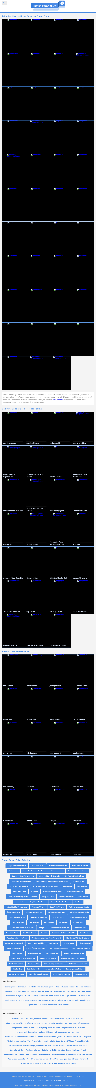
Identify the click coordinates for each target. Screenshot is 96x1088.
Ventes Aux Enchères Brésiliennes (34, 871)
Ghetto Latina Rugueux (82, 1037)
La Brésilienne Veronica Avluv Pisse (22, 928)
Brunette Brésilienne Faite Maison (73, 959)
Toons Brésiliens (18, 923)
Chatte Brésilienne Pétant (76, 1050)
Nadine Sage (10, 1000)
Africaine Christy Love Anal (18, 886)
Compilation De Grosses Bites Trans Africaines (52, 881)
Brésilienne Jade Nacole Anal (21, 881)
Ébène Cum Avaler (13, 912)
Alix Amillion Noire (82, 1041)
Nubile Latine (82, 886)
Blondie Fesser (85, 1000)
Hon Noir (44, 933)
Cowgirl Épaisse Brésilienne (35, 948)
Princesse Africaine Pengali (60, 1019)
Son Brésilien (63, 923)
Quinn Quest (75, 996)
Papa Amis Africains (57, 907)
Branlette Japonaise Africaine (37, 1019)
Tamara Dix (74, 987)
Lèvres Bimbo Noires (66, 897)
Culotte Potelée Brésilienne (60, 902)
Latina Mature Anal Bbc (17, 917)
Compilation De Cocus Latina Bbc (63, 933)
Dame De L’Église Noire (51, 1041)
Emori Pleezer (63, 1005)
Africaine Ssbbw (33, 964)
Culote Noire (67, 886)
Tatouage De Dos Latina (74, 892)
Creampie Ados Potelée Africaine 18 (17, 1054)
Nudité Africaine (57, 871)
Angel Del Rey (36, 991)
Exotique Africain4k (73, 1054)
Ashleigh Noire (78, 923)
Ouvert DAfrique (67, 1041)
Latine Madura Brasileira (59, 948)
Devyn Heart (21, 996)
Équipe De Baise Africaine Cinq (23, 876)
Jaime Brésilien (17, 953)
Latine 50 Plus (20, 902)
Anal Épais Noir (65, 1059)
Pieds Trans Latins (19, 892)
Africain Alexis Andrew (53, 969)
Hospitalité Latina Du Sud (58, 866)
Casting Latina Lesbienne (81, 948)
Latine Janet (53, 943)
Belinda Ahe (22, 987)
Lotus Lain (64, 987)
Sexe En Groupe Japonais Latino (35, 1045)
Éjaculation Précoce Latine (52, 892)
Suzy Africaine (49, 923)
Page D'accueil (28, 1081)
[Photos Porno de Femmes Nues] (48, 11)
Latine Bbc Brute (57, 917)
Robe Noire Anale (12, 933)
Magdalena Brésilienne (38, 902)
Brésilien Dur (17, 969)
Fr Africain (34, 892)
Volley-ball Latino (48, 897)
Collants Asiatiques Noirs (56, 912)
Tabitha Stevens (31, 1000)
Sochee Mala (43, 1000)
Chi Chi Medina (34, 987)
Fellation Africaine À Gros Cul (79, 907)
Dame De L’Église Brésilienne (54, 964)
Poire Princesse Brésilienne (77, 1045)
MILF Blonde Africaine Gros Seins (77, 938)
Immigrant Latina (80, 928)
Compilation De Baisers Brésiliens (23, 959)
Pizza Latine (12, 1059)
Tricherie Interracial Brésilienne (38, 1050)
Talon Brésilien (34, 923)
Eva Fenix (44, 987)
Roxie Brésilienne (15, 1045)
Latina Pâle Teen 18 (25, 1059)
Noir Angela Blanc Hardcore (74, 876)
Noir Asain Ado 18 (81, 974)
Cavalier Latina (54, 1028)
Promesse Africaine (38, 907)
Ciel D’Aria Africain (29, 933)
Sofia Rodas (52, 1005)
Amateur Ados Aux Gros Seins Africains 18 (46, 938)
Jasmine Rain (54, 987)
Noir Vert (75, 1032)
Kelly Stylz (17, 991)
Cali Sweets (43, 1005)
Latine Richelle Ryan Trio (61, 974)
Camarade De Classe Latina (77, 871)
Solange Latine (16, 1028)
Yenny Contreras (59, 991)
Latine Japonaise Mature (74, 969)
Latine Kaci (38, 1059)
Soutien (40, 1081)
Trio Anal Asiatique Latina (27, 1032)
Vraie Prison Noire (34, 1041)
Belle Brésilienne (77, 1019)
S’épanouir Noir (84, 1023)
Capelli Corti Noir (70, 1023)
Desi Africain (87, 1054)
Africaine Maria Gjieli (80, 1059)
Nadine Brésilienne (45, 1032)
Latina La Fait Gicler (17, 1050)
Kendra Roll (10, 996)
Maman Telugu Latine (16, 974)
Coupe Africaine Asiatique (17, 866)
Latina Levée (13, 871)
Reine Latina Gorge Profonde (17, 938)
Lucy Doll (8, 991)
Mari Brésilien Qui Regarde (38, 974)
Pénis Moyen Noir (85, 943)
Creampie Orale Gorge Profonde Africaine (22, 897)
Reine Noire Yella (50, 1063)
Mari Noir (78, 902)
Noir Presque (80, 1028)
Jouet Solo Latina (18, 1019)
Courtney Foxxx (11, 987)
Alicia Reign (64, 996)
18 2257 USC (68, 1081)
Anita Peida (85, 996)
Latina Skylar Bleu (58, 1054)
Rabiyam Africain (67, 1028)
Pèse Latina (31, 1023)
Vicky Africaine (85, 933)
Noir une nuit (58, 400)
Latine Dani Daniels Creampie (49, 876)
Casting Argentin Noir (13, 948)
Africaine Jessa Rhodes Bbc (79, 912)
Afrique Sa (42, 928)
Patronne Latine (68, 943)
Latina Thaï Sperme (37, 866)
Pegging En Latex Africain (34, 912)
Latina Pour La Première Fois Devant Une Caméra (24, 1037)
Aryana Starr (32, 1005)
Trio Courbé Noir (79, 881)
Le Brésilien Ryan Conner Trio (31, 1063)
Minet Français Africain (80, 866)
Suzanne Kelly (32, 996)
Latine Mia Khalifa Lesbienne (17, 907)
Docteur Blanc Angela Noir (14, 943)
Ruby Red (25, 991)
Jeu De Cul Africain (64, 1037)
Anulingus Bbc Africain (48, 959)
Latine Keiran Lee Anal (41, 1054)
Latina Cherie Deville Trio (60, 928)
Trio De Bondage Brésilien (16, 1041)
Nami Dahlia (86, 991)
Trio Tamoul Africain (16, 964)
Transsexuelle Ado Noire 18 (77, 917)
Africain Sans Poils (52, 953)
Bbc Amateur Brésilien (57, 1045)
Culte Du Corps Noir (34, 969)
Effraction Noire (50, 1037)
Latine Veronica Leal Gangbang (35, 1028)
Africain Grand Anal (50, 1059)
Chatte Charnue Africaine (16, 1023)
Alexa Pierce (63, 1000)
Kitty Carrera (47, 991)
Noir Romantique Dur (62, 1032)
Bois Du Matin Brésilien (36, 943)
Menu (4, 3)
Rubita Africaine (58, 1050)
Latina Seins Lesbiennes (38, 917)
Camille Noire (83, 897)
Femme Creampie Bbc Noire (74, 953)
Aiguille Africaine (56, 1023)
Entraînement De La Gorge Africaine (45, 886)
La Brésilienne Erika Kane (78, 964)
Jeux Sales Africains (34, 953)
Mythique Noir (42, 1023)
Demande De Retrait (53, 1081)
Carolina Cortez (85, 987)
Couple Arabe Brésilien (67, 1063)
